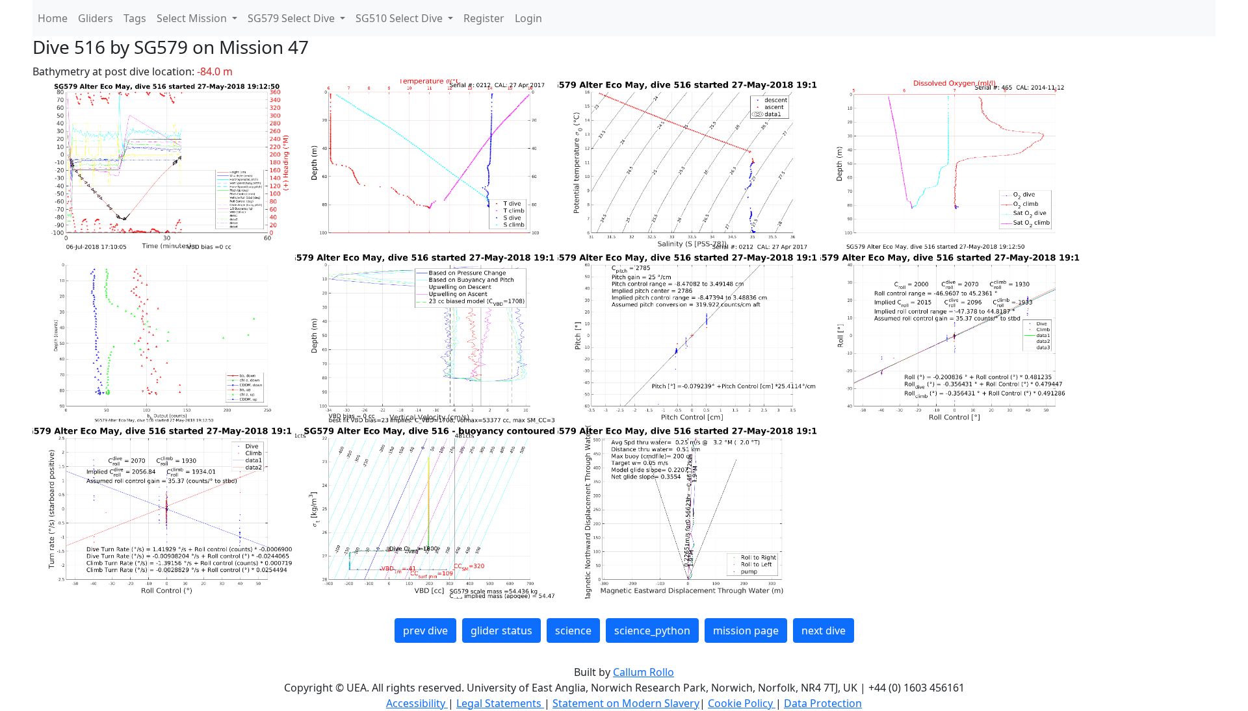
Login (528, 18)
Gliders (95, 18)
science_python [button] (652, 630)
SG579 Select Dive (292, 18)
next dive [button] (823, 630)
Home (53, 18)
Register (483, 18)
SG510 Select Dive (400, 18)
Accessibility (417, 703)
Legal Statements (500, 703)
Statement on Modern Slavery (625, 703)
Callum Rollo (643, 672)
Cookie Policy (741, 703)
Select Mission (193, 18)
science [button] (573, 630)
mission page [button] (746, 630)
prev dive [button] (425, 630)
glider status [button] (501, 630)
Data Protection (823, 703)
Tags (135, 18)
